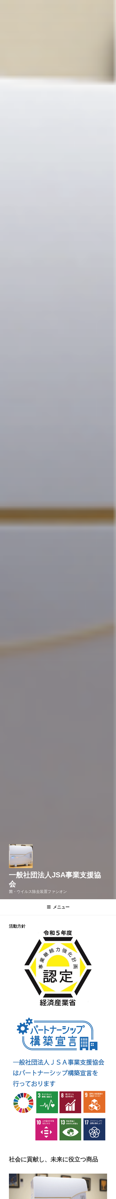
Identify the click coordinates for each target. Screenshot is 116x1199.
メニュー (61, 907)
